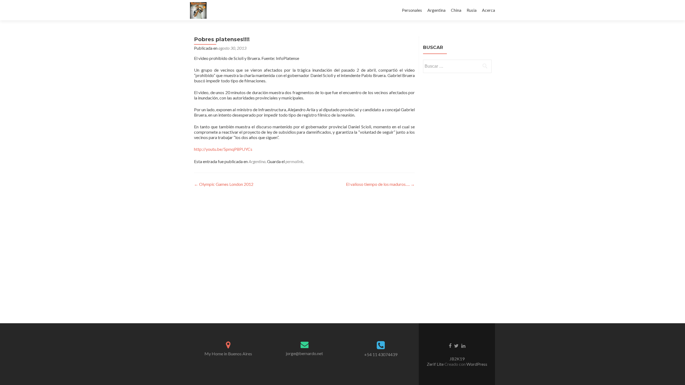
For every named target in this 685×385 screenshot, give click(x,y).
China (456, 10)
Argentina (436, 10)
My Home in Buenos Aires (228, 353)
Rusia (472, 10)
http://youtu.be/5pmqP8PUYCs (223, 149)
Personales (412, 10)
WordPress (476, 364)
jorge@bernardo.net (304, 353)
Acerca (488, 10)
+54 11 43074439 (380, 354)
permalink (294, 161)
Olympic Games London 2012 (223, 184)
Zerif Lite (435, 364)
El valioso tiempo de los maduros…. (380, 184)
